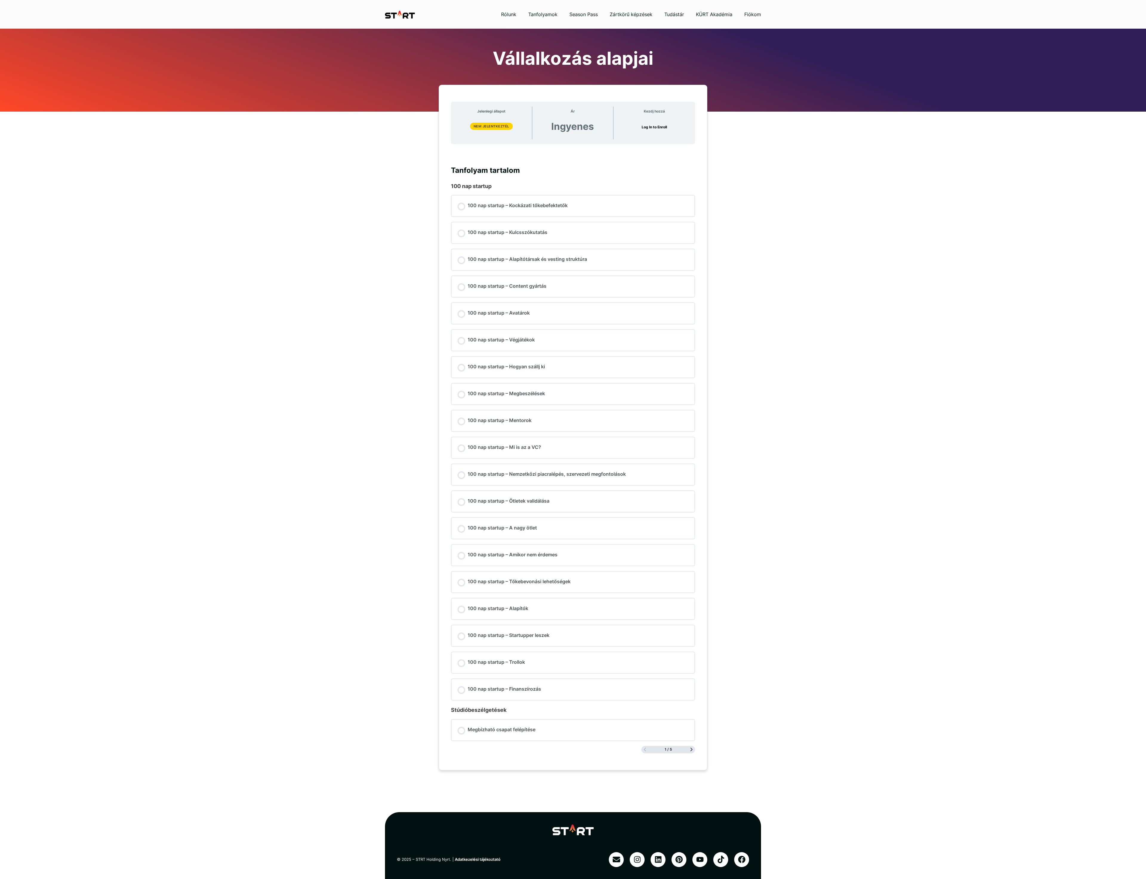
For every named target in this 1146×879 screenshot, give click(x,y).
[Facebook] (741, 859)
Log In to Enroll (654, 127)
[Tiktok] (720, 859)
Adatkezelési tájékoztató (477, 859)
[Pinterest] (678, 859)
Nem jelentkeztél (491, 126)
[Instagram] (637, 859)
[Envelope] (616, 859)
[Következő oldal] (691, 750)
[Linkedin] (658, 859)
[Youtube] (699, 859)
